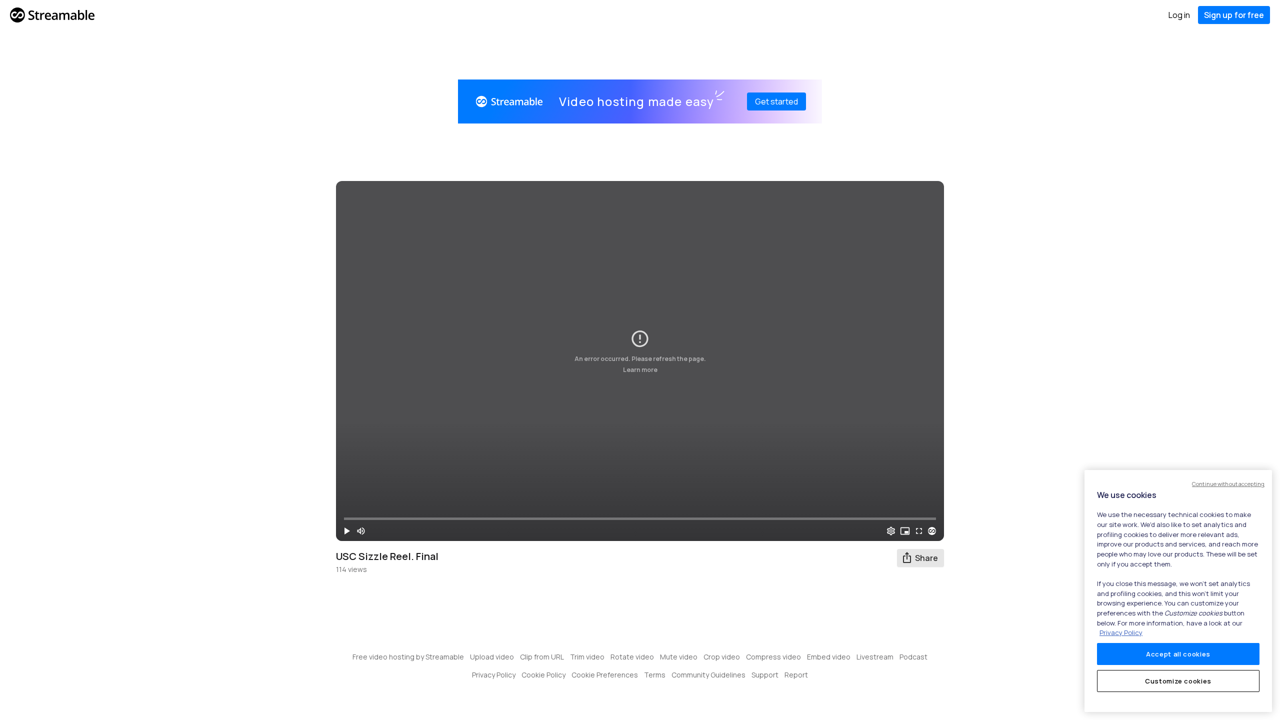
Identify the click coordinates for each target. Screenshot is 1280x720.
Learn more (640, 370)
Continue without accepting (1228, 484)
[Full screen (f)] (919, 531)
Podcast (914, 657)
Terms (655, 675)
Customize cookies (1178, 681)
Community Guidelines (709, 675)
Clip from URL (542, 657)
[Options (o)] (891, 531)
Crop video (722, 657)
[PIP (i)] (905, 531)
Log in (1179, 15)
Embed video (828, 657)
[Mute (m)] (361, 531)
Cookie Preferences (605, 675)
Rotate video (632, 657)
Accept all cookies (1178, 654)
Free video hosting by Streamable (408, 657)
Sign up (1234, 15)
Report (796, 675)
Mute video (679, 657)
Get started (776, 101)
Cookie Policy (544, 675)
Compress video (773, 657)
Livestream (875, 657)
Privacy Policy (494, 675)
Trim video (587, 657)
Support (765, 675)
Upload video (492, 657)
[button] (347, 531)
